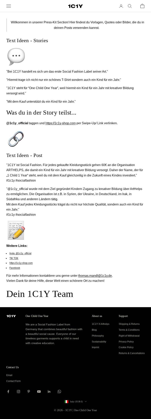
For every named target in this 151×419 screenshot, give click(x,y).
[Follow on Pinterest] (29, 391)
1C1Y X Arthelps (100, 324)
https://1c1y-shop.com (60, 123)
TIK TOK (13, 258)
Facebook (14, 268)
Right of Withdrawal (129, 335)
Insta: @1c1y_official (20, 253)
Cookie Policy (126, 347)
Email (9, 375)
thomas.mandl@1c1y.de (95, 275)
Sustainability (99, 341)
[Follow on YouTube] (39, 391)
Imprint (95, 347)
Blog (94, 330)
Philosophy (98, 335)
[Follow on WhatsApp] (59, 391)
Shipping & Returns (129, 324)
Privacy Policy (126, 341)
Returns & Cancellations (132, 353)
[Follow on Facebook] (8, 391)
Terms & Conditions (129, 330)
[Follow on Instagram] (18, 391)
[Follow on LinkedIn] (49, 391)
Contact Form (13, 381)
